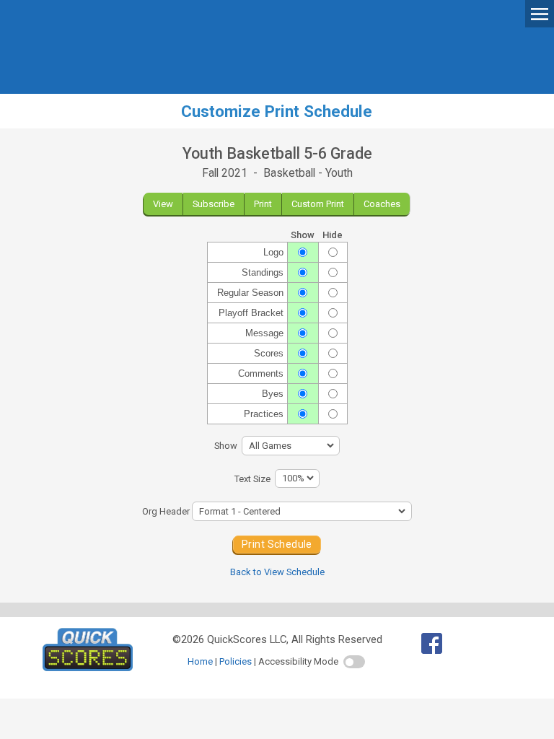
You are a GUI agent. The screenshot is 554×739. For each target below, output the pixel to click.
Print (263, 203)
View (163, 203)
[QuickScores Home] (88, 667)
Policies (235, 661)
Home (200, 661)
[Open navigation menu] (539, 12)
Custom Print (317, 203)
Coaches (382, 203)
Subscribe (213, 203)
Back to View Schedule (277, 572)
